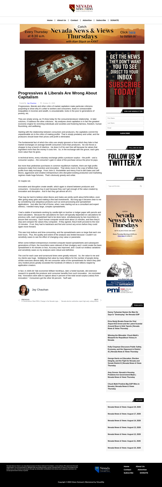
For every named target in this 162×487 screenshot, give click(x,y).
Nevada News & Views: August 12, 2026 (124, 434)
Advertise (87, 20)
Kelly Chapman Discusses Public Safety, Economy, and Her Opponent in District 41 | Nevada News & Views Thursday (125, 349)
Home (50, 20)
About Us (61, 20)
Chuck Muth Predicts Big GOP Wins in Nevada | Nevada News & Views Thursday (124, 386)
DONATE (115, 20)
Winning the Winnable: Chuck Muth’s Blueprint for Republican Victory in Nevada (123, 337)
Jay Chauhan (32, 103)
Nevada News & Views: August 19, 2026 (124, 407)
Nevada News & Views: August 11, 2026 (124, 441)
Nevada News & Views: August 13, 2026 (124, 427)
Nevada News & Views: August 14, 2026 (124, 421)
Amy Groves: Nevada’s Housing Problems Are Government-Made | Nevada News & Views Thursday (122, 374)
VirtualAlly (100, 482)
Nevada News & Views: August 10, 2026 (124, 448)
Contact (74, 20)
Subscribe (101, 20)
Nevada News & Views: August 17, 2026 (124, 414)
